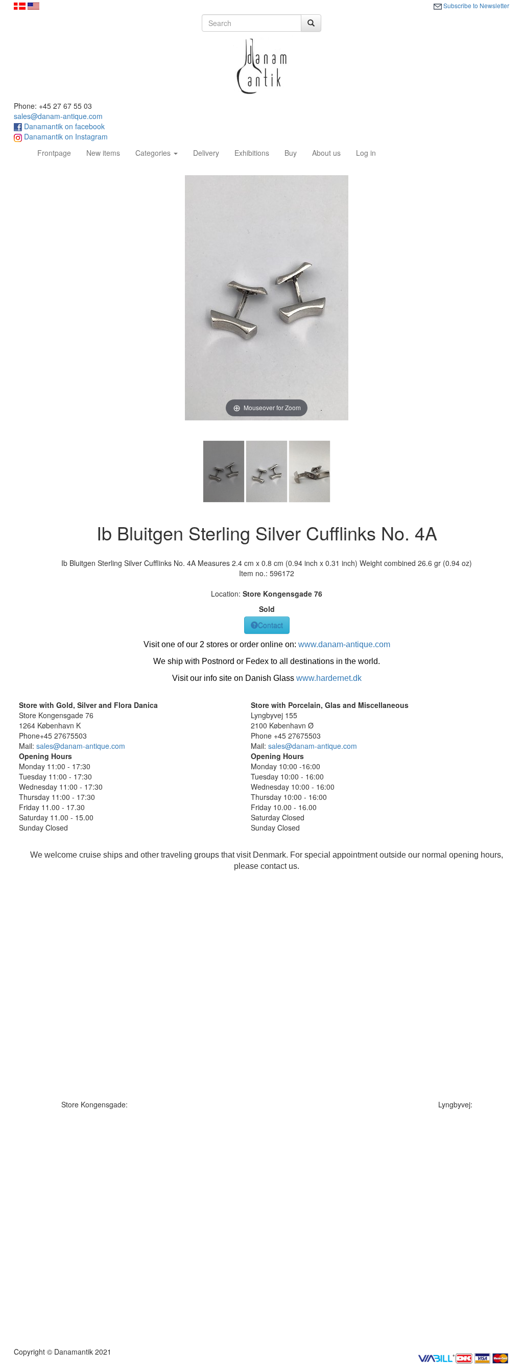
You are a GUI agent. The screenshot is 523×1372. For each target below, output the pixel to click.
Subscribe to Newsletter (475, 5)
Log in (366, 153)
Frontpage (58, 152)
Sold (267, 609)
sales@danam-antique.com (58, 116)
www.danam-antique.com (344, 644)
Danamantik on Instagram (65, 136)
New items (103, 153)
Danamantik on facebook (63, 126)
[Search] (311, 23)
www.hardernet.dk (329, 678)
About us (326, 153)
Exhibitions (251, 153)
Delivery (206, 153)
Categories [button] (154, 153)
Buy (290, 153)
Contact (270, 625)
